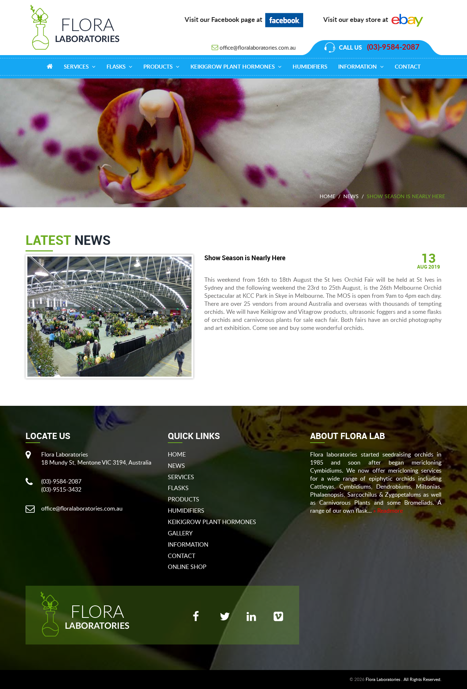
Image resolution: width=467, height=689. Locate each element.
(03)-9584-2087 (393, 47)
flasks (178, 488)
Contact (408, 67)
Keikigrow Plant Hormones (233, 67)
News (351, 196)
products (158, 67)
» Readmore (388, 511)
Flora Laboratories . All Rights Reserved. (403, 679)
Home (327, 196)
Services (77, 67)
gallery (180, 533)
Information (358, 67)
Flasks (117, 67)
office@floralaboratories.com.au (258, 47)
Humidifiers (310, 67)
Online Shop (187, 567)
